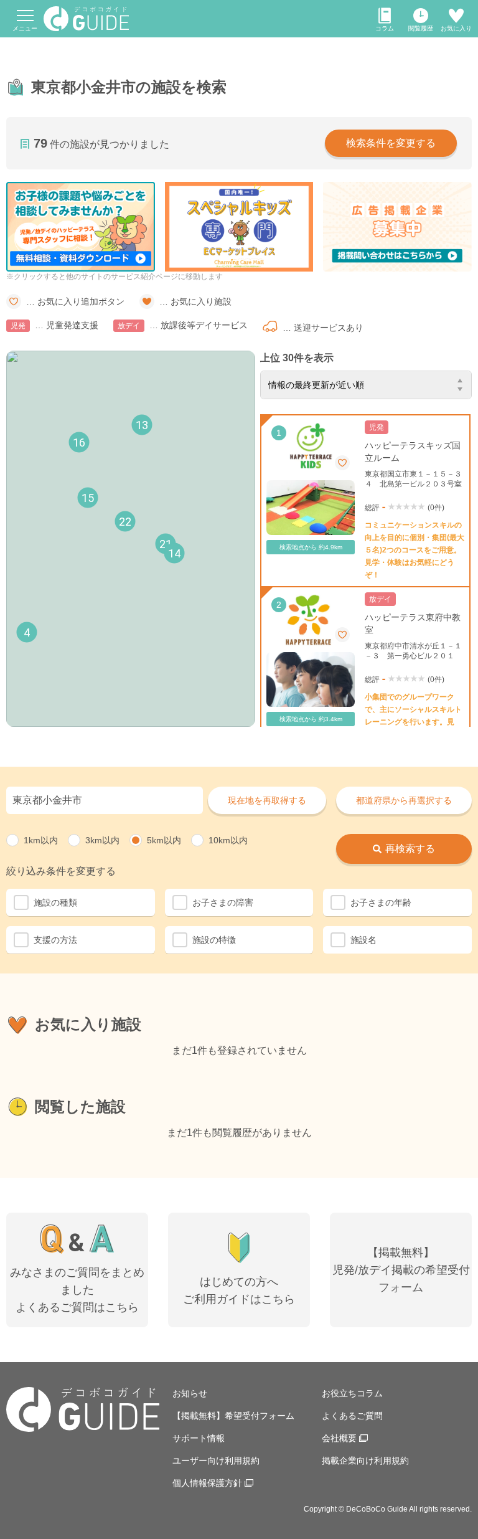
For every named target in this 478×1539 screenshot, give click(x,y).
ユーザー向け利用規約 (216, 1461)
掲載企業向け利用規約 (365, 1461)
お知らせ (189, 1393)
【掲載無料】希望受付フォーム (233, 1416)
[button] (26, 632)
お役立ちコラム (352, 1393)
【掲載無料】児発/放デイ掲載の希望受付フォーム (401, 1270)
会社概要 (339, 1438)
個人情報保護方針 (207, 1483)
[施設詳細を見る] (365, 500)
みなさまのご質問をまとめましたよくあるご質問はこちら (77, 1290)
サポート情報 (198, 1438)
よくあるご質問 (352, 1416)
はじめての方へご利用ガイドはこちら (239, 1290)
